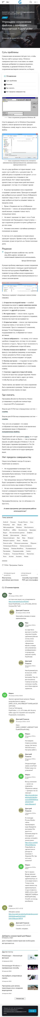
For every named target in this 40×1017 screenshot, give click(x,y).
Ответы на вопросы (26, 546)
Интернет (30, 538)
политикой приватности (10, 1010)
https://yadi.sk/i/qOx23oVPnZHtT (19, 602)
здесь (27, 437)
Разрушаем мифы (18, 551)
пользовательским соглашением (13, 1011)
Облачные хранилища (21, 543)
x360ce (14, 530)
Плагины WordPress (17, 548)
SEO (13, 525)
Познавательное (31, 548)
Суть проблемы (11, 81)
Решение (9, 84)
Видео (5, 532)
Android (5, 522)
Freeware (13, 522)
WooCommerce (29, 527)
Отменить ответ (7, 938)
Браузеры (33, 530)
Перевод (6, 548)
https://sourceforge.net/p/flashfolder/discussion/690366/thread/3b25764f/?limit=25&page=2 (31, 799)
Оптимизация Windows (10, 546)
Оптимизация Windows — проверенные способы (12, 967)
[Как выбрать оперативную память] (33, 977)
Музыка (25, 540)
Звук (18, 538)
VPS (25, 525)
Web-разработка (8, 527)
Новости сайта (7, 543)
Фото (4, 556)
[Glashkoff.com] (20, 2)
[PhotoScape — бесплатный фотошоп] (33, 957)
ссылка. (5, 412)
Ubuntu (19, 525)
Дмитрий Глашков (22, 719)
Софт (5, 17)
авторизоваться (8, 943)
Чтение (26, 556)
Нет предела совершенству (15, 92)
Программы (6, 551)
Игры (23, 538)
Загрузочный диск (8, 538)
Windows (19, 527)
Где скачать (10, 88)
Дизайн (5, 535)
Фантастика (30, 554)
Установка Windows (18, 554)
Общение (33, 543)
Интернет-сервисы (8, 540)
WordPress (6, 530)
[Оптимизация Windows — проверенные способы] (33, 967)
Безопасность (23, 530)
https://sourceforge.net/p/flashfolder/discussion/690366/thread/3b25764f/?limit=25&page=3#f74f (23, 916)
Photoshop (6, 525)
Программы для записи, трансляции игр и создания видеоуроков (12, 988)
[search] (30, 2)
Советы (28, 551)
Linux (31, 522)
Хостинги (19, 556)
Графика (29, 532)
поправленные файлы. (11, 432)
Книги (18, 540)
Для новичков (14, 535)
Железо (24, 535)
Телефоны (6, 554)
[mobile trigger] (4, 2)
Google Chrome (23, 522)
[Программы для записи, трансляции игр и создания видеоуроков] (33, 987)
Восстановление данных (17, 532)
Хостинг (11, 556)
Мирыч (28, 936)
